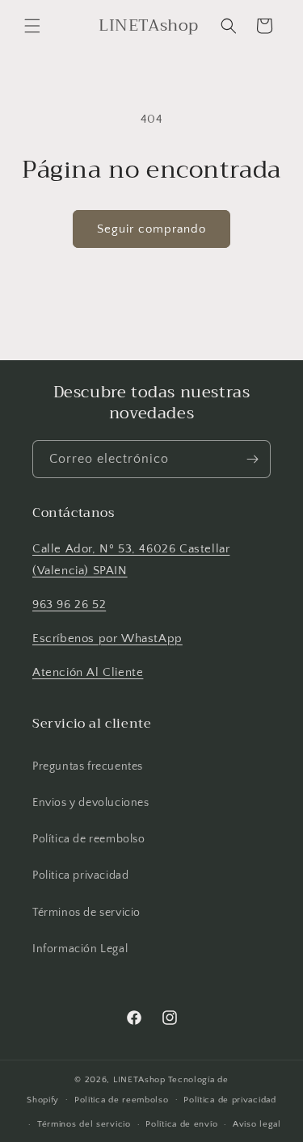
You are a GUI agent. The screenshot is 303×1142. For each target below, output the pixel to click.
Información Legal (80, 949)
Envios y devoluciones (90, 802)
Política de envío (181, 1124)
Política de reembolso (88, 839)
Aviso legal (257, 1124)
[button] (32, 26)
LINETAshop (139, 1080)
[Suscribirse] (252, 459)
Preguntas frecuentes (87, 766)
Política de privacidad (229, 1100)
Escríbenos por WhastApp (107, 638)
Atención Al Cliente (87, 672)
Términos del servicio (84, 1124)
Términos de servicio (86, 912)
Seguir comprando (151, 229)
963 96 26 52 (69, 604)
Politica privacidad (80, 875)
